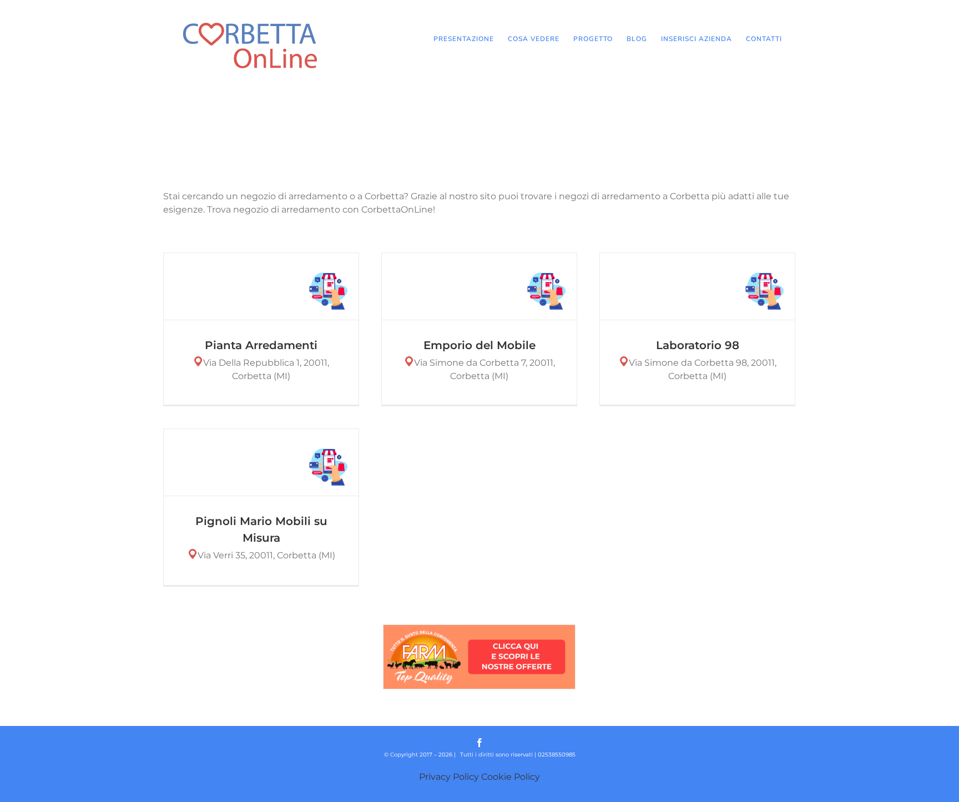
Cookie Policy (510, 776)
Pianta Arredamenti (261, 345)
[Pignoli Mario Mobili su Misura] (261, 462)
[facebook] (479, 742)
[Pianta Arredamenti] (261, 286)
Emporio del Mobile (479, 345)
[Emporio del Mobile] (479, 286)
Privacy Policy (449, 776)
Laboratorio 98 (697, 345)
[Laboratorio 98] (697, 286)
